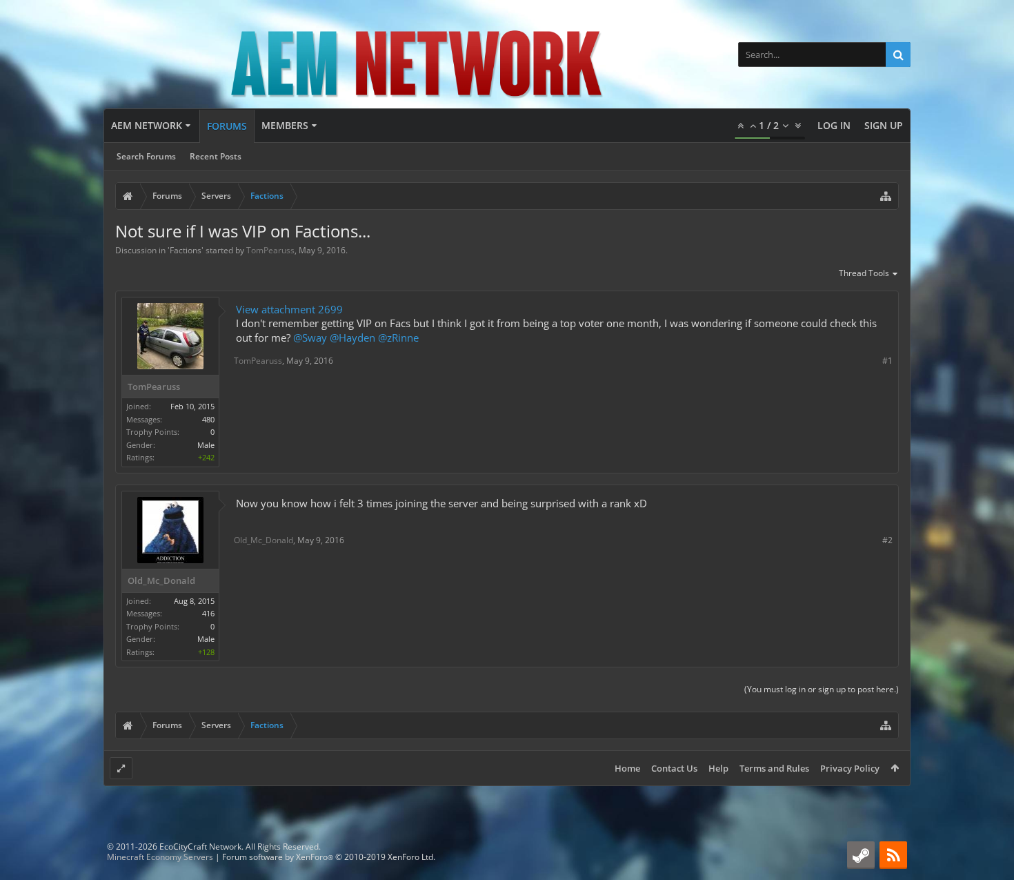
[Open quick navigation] (885, 196)
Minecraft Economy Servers (160, 857)
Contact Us (674, 768)
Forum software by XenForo (328, 857)
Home (627, 768)
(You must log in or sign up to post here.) (821, 689)
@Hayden (352, 337)
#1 (887, 360)
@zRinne (398, 337)
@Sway (310, 337)
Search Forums (146, 156)
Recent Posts (215, 156)
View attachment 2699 (289, 309)
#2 (887, 540)
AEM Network (146, 125)
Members (284, 125)
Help (718, 768)
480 (208, 419)
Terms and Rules (774, 768)
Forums (227, 126)
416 (208, 613)
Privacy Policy (849, 768)
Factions (185, 250)
